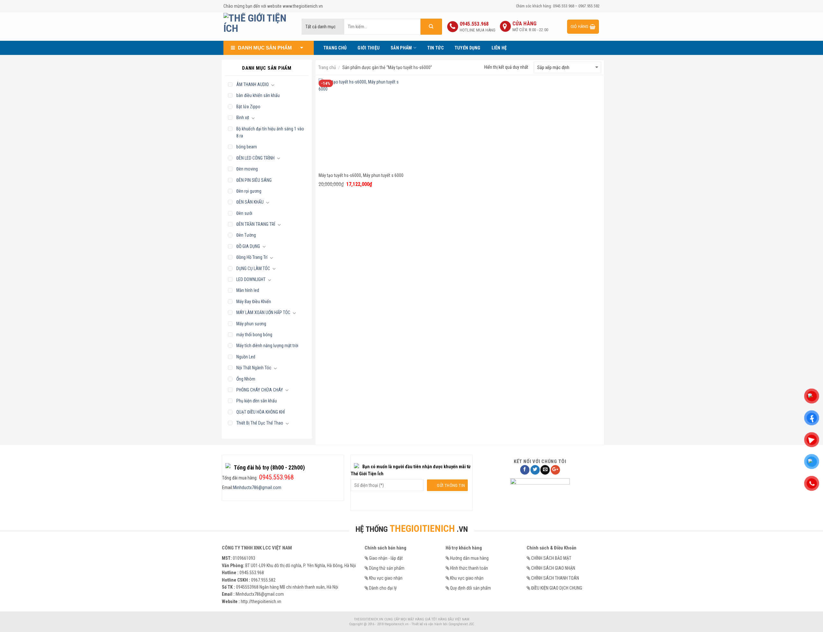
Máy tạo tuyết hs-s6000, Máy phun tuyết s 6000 (361, 175)
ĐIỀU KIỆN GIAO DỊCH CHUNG (556, 588)
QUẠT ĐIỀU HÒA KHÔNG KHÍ (260, 412)
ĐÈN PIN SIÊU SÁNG (254, 180)
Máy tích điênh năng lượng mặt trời (267, 345)
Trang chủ (327, 67)
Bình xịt (242, 117)
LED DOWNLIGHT (251, 279)
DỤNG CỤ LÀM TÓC (253, 268)
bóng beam (246, 146)
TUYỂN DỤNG (468, 47)
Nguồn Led (245, 356)
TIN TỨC (435, 47)
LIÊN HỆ (499, 47)
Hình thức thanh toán (469, 568)
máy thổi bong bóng (254, 334)
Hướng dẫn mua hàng (469, 558)
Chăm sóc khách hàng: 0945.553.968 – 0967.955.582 (558, 6)
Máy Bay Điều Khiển (253, 301)
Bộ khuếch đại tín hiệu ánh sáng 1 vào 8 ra (270, 132)
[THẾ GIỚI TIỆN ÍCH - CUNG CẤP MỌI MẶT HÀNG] (257, 27)
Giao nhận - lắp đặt (386, 558)
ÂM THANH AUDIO (252, 84)
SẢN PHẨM (401, 47)
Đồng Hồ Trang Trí (251, 257)
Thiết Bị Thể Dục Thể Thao (259, 423)
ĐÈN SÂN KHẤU (250, 202)
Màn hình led (247, 290)
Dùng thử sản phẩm (386, 568)
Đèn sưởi (244, 213)
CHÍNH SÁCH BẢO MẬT (551, 558)
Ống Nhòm (245, 379)
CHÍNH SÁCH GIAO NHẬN (553, 568)
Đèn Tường (246, 235)
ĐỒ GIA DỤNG (248, 246)
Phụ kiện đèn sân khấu (256, 400)
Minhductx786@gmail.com (257, 487)
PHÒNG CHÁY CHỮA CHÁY (259, 389)
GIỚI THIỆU (368, 47)
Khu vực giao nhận (385, 578)
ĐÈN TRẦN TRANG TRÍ (255, 224)
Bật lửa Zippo (248, 106)
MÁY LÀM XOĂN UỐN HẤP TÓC (263, 312)
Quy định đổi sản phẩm (470, 588)
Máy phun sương (251, 323)
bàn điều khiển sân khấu (258, 95)
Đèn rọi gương (248, 191)
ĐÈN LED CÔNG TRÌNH (255, 158)
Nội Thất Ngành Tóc (253, 367)
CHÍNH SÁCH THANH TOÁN (555, 578)
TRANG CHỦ (335, 47)
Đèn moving (247, 168)
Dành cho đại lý (383, 588)
